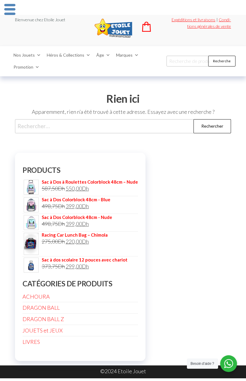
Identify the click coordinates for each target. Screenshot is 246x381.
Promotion (23, 66)
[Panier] (146, 29)
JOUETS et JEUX (42, 330)
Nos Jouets (24, 55)
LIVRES (31, 341)
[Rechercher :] (123, 126)
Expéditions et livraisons (193, 19)
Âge (100, 55)
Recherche (222, 61)
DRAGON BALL (41, 307)
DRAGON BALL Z (43, 319)
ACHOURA (36, 296)
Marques (124, 55)
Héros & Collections (65, 55)
